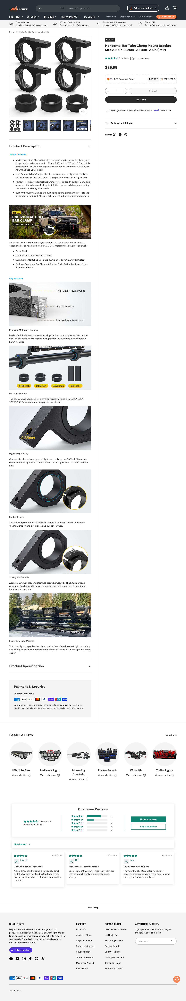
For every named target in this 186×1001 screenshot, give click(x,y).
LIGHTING (14, 16)
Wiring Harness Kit (114, 957)
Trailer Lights (164, 770)
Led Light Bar (111, 935)
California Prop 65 (85, 963)
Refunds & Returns (85, 946)
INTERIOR (49, 16)
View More (171, 735)
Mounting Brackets (78, 772)
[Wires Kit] (136, 754)
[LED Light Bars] (21, 754)
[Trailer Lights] (165, 754)
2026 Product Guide (115, 929)
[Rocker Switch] (107, 754)
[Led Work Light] (50, 754)
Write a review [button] (148, 819)
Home (11, 32)
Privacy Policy (83, 951)
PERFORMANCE (69, 16)
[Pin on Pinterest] (126, 135)
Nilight (18, 990)
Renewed (111, 16)
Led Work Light (50, 770)
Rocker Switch (107, 770)
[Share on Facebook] (120, 135)
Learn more (166, 110)
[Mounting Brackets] (79, 754)
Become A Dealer (113, 968)
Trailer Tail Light (113, 963)
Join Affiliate (146, 16)
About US (81, 929)
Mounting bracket (114, 940)
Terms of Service (84, 957)
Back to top (93, 907)
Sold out (153, 91)
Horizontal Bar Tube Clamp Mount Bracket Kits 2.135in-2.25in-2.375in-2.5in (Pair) (32, 32)
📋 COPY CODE (168, 79)
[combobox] (78, 8)
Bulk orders (82, 968)
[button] (175, 8)
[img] (20, 855)
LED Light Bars (21, 770)
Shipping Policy (84, 940)
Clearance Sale (128, 16)
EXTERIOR (32, 16)
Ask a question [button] (148, 826)
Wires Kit (136, 770)
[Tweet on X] (114, 135)
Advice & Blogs (83, 935)
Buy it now (141, 99)
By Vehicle (89, 16)
